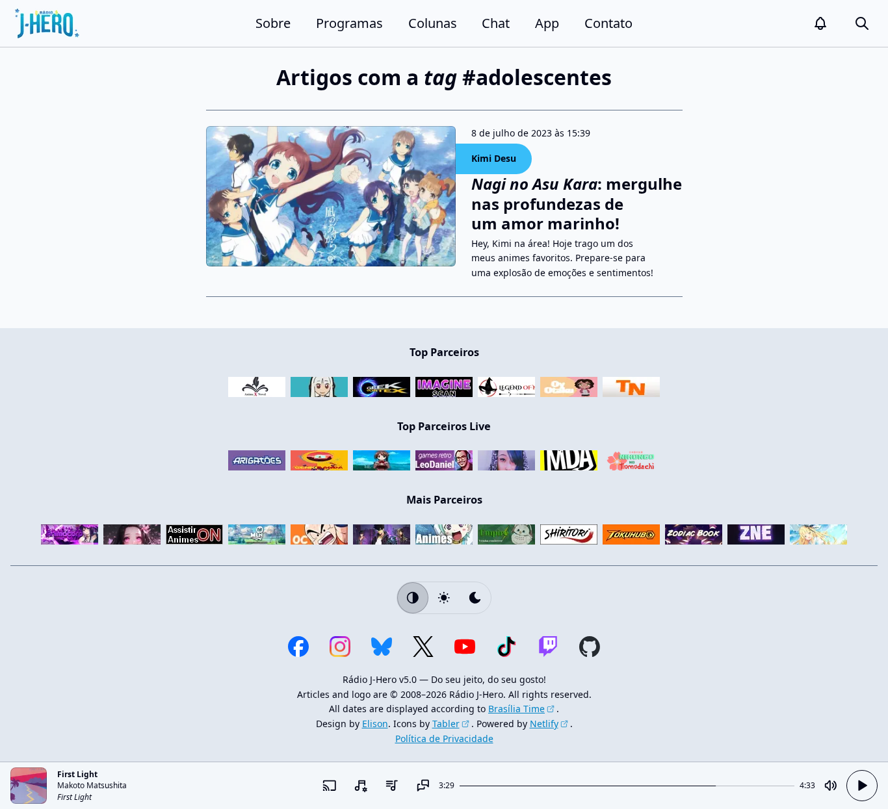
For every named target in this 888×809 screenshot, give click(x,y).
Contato (608, 23)
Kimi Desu (493, 158)
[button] (820, 23)
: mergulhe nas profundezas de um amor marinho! (576, 203)
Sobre (273, 23)
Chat (496, 23)
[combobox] (360, 785)
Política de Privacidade (444, 738)
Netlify (544, 723)
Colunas (432, 23)
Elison (375, 723)
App (547, 23)
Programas (349, 23)
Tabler (446, 723)
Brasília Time (516, 708)
